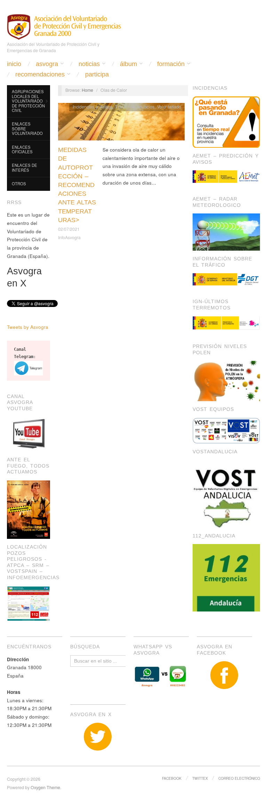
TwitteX (200, 778)
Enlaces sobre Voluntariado (27, 128)
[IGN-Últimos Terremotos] (226, 323)
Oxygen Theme (45, 787)
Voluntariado (169, 107)
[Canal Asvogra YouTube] (28, 433)
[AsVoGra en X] (98, 737)
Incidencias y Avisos (92, 107)
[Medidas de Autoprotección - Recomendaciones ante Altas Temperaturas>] (121, 123)
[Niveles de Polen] (226, 380)
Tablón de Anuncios (134, 107)
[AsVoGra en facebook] (224, 675)
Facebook (171, 778)
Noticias (89, 64)
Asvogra (47, 64)
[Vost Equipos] (226, 430)
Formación (171, 64)
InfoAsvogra (69, 237)
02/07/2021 (69, 229)
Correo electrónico (239, 778)
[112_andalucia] (226, 577)
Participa (97, 74)
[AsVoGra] (64, 26)
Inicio (14, 64)
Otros (19, 183)
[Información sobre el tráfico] (226, 279)
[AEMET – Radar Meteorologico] (226, 231)
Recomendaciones (40, 74)
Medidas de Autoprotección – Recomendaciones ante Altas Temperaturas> (77, 185)
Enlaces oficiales (22, 149)
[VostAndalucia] (226, 493)
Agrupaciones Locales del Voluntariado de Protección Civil (28, 101)
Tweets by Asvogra (27, 327)
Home (87, 90)
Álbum (128, 64)
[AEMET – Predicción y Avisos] (226, 176)
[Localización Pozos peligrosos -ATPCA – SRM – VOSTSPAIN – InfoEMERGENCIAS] (28, 602)
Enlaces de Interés (24, 167)
